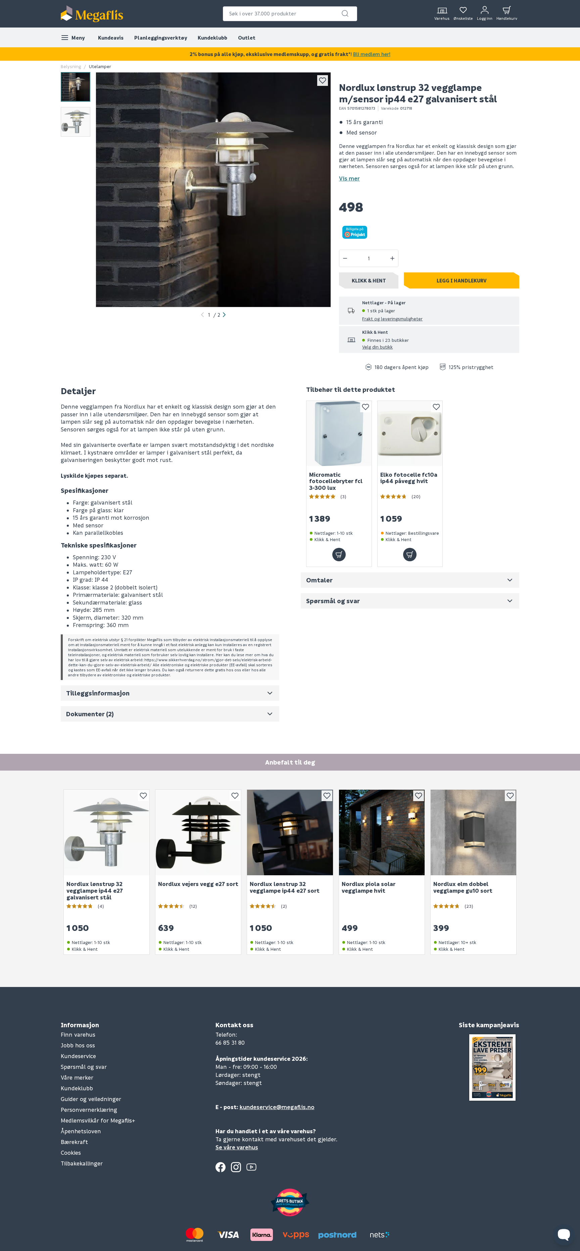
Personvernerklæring (89, 1109)
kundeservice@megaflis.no (277, 1106)
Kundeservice (78, 1055)
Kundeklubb (212, 37)
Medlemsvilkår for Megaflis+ (98, 1120)
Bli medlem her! (371, 54)
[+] (392, 258)
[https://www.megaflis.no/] (92, 13)
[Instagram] (236, 1167)
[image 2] (75, 122)
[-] (345, 258)
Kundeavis (111, 37)
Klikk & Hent (369, 280)
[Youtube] (251, 1167)
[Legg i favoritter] (322, 80)
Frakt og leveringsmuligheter (392, 318)
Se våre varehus (236, 1147)
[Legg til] (339, 554)
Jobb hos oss (78, 1045)
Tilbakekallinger (82, 1163)
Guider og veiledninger (91, 1098)
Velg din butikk (377, 347)
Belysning (71, 66)
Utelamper (100, 66)
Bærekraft (74, 1141)
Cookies (71, 1152)
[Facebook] (220, 1167)
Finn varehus (78, 1034)
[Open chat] (564, 1235)
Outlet (246, 37)
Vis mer (349, 178)
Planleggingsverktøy (160, 37)
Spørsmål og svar (84, 1066)
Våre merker (77, 1077)
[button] (345, 13)
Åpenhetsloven (81, 1131)
